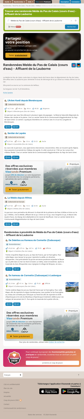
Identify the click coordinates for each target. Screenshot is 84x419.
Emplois (7, 392)
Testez (18, 55)
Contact (6, 404)
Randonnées (19, 2)
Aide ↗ (30, 2)
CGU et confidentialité (12, 384)
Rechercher (71, 27)
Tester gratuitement (20, 189)
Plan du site (8, 388)
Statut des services (35, 415)
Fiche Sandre (8, 93)
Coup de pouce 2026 (11, 400)
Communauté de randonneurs (15, 408)
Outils (7, 2)
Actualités (7, 396)
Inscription (65, 2)
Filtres (15, 27)
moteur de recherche (56, 342)
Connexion (76, 2)
